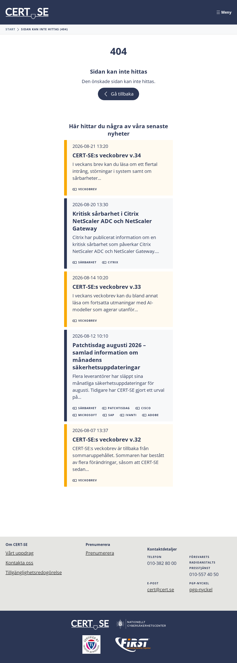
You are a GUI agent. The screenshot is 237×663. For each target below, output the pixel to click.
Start (10, 29)
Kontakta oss (19, 563)
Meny (226, 12)
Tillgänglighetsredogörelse (34, 572)
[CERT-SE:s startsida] (27, 13)
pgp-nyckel (200, 589)
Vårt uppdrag (20, 553)
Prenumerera (97, 553)
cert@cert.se (160, 589)
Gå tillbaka (122, 94)
